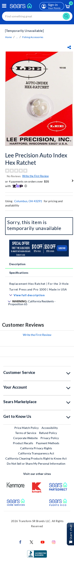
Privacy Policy (49, 438)
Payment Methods (47, 443)
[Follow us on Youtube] (42, 541)
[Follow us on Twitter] (31, 541)
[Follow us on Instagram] (54, 541)
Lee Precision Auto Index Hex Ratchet (36, 159)
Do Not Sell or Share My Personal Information (36, 463)
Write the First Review (35, 176)
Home (8, 37)
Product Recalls (23, 443)
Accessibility (50, 427)
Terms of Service (25, 433)
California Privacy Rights (36, 448)
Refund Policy (48, 433)
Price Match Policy (26, 427)
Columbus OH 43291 (28, 201)
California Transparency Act (36, 453)
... (17, 37)
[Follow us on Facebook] (20, 541)
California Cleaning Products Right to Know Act (36, 458)
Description (17, 264)
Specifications (18, 272)
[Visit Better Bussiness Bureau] (37, 553)
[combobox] (37, 16)
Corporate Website (25, 438)
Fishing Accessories (32, 37)
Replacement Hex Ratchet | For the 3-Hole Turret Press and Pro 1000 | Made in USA (39, 286)
